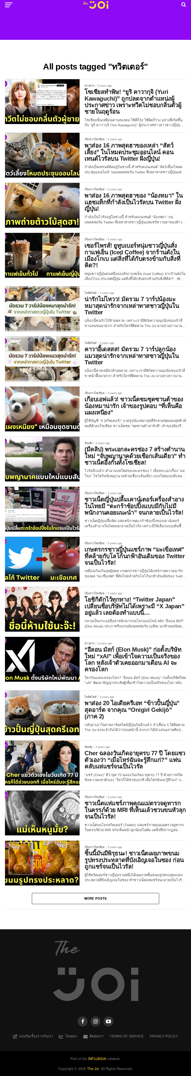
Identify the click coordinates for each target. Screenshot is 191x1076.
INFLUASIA (97, 1058)
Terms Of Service (127, 1036)
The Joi (93, 1068)
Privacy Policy (164, 1036)
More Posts (95, 898)
